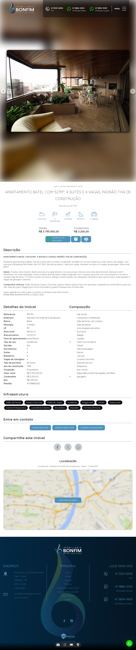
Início (56, 186)
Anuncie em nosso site (68, 592)
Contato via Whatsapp (58, 239)
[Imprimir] (86, 239)
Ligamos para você (64, 427)
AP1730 (80, 186)
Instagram (71, 621)
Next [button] (132, 91)
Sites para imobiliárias (68, 641)
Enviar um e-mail (40, 427)
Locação (68, 580)
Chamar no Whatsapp (91, 427)
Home (68, 572)
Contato (68, 599)
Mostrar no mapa (68, 500)
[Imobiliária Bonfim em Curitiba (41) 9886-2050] (21, 8)
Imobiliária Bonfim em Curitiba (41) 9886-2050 (68, 549)
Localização (19, 588)
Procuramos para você (68, 588)
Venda (68, 576)
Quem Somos (68, 595)
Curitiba (62, 186)
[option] (68, 91)
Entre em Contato (21, 598)
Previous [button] (3, 91)
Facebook (57, 447)
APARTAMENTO (72, 186)
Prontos (68, 584)
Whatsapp (78, 447)
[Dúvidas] (76, 239)
